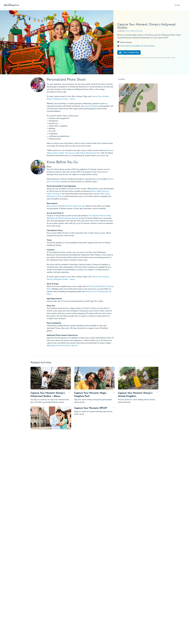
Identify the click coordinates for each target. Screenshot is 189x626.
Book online (51, 206)
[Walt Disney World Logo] (11, 5)
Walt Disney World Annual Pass (88, 153)
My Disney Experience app (74, 206)
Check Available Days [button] (131, 52)
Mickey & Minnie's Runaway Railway (64, 218)
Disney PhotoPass (92, 106)
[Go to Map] (138, 97)
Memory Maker (96, 191)
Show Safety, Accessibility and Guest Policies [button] (137, 46)
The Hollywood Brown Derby (99, 216)
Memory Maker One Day (62, 153)
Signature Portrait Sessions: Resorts (63, 345)
